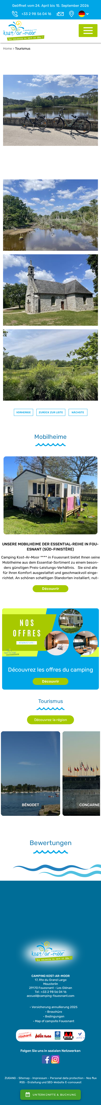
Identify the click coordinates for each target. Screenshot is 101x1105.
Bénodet (30, 752)
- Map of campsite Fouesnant (53, 1021)
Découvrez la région (50, 720)
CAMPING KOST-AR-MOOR (50, 976)
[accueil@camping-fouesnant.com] (60, 14)
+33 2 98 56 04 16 (36, 14)
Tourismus (22, 49)
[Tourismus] (24, 31)
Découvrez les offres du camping (50, 669)
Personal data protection (66, 1078)
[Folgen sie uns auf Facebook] (46, 1059)
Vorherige (23, 412)
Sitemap (24, 1078)
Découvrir (50, 589)
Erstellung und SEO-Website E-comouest (54, 1082)
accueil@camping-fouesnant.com (50, 996)
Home (7, 49)
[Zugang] (71, 14)
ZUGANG (10, 1078)
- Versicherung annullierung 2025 (54, 1007)
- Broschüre (53, 1011)
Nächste (78, 412)
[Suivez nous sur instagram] (55, 1059)
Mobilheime (50, 436)
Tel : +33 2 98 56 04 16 (50, 992)
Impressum (39, 1078)
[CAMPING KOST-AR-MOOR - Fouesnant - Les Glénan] (50, 953)
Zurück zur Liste (51, 412)
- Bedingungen (53, 1016)
